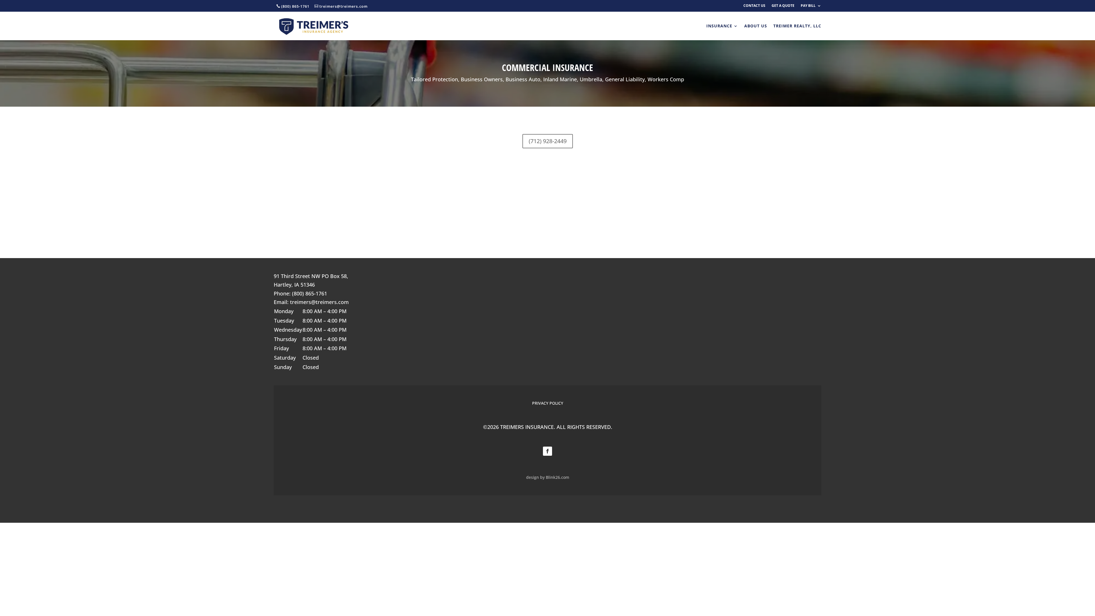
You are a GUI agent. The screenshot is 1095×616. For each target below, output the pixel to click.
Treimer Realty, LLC (797, 26)
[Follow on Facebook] (547, 451)
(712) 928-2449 (548, 141)
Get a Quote (783, 6)
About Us (755, 26)
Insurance (719, 26)
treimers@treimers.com (343, 6)
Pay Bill (808, 6)
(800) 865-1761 (295, 6)
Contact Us (754, 6)
